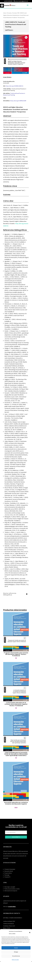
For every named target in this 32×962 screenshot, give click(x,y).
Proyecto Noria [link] (8, 873)
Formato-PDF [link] (15, 13)
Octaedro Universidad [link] (9, 869)
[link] (2, 6)
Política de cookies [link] (15, 959)
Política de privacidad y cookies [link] (12, 889)
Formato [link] (9, 13)
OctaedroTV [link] (7, 877)
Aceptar (16, 948)
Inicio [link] (4, 13)
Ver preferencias (16, 956)
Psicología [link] (6, 875)
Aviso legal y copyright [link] (9, 887)
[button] (30, 932)
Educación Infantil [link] (8, 871)
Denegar (16, 952)
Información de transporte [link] (10, 891)
